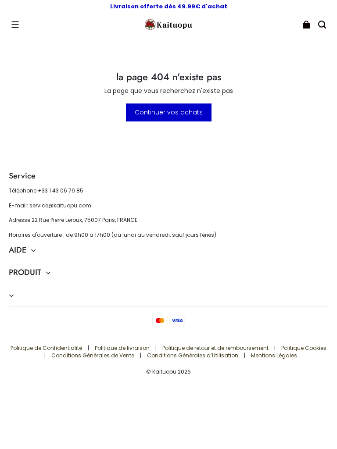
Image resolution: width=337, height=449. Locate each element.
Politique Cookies (303, 348)
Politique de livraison (123, 348)
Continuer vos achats (169, 112)
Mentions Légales (274, 355)
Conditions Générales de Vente (93, 355)
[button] (15, 24)
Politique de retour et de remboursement (216, 348)
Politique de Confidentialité (47, 348)
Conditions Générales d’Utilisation (193, 355)
